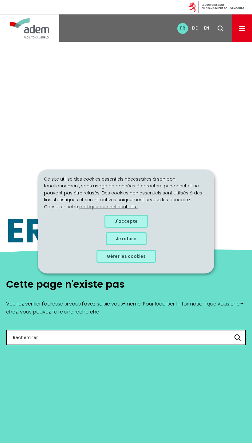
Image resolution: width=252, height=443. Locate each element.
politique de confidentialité (108, 206)
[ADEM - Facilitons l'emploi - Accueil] (29, 28)
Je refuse (126, 239)
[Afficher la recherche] (220, 28)
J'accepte (126, 221)
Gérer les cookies (126, 256)
